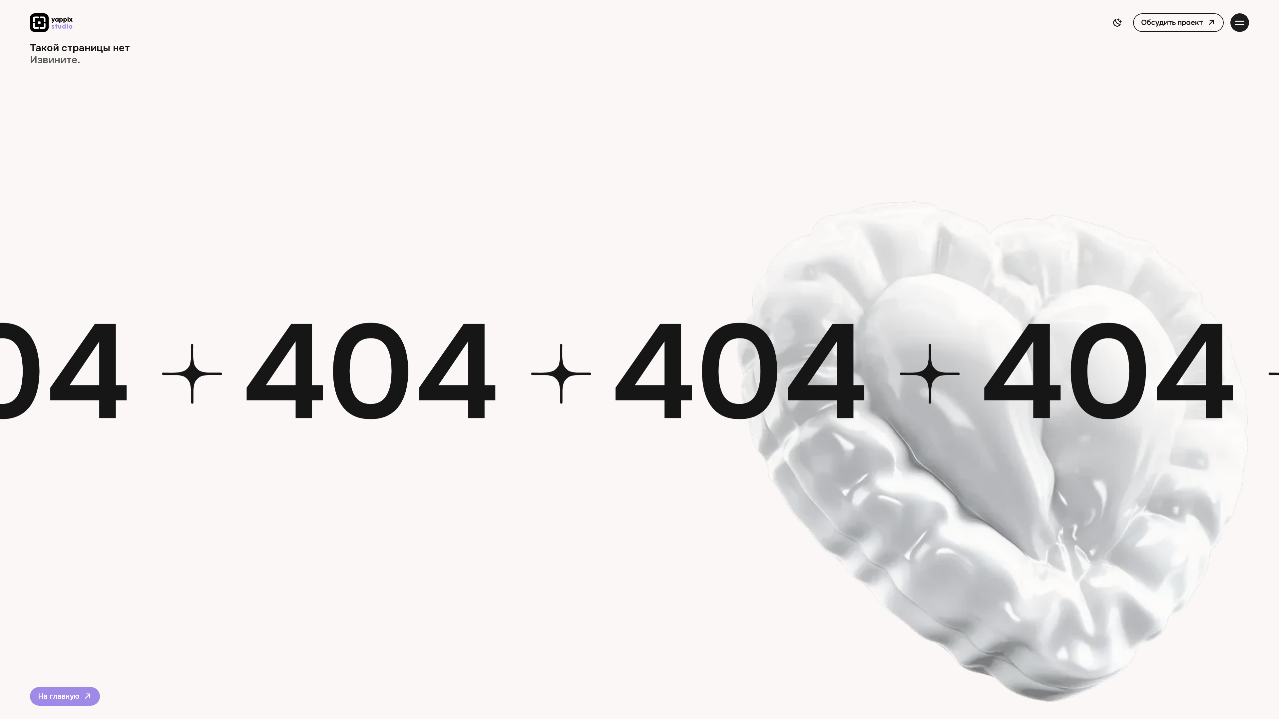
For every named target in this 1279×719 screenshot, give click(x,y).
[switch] (1117, 22)
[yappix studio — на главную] (51, 22)
